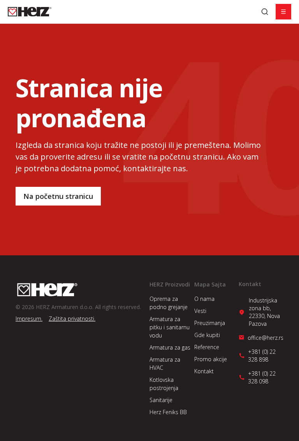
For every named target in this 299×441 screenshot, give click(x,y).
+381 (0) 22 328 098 (262, 377)
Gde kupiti (207, 335)
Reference (206, 347)
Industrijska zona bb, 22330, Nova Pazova (264, 312)
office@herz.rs (265, 337)
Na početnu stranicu (58, 196)
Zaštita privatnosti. (72, 318)
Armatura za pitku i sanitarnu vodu (170, 327)
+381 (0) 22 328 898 (262, 355)
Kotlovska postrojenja (164, 384)
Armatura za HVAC (165, 363)
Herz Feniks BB (168, 412)
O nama (204, 298)
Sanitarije (161, 400)
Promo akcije (210, 359)
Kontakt (204, 371)
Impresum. (29, 318)
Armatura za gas (170, 347)
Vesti (200, 310)
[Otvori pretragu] (265, 11)
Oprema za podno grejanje (169, 303)
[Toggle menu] (283, 11)
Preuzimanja (209, 323)
